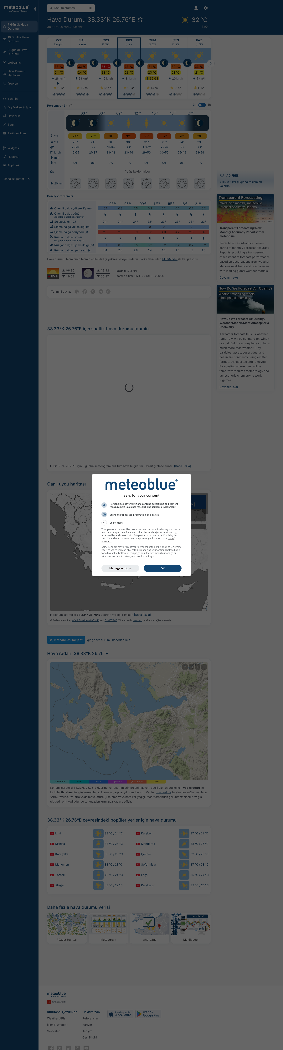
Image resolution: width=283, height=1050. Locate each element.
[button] (141, 522)
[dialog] (141, 525)
